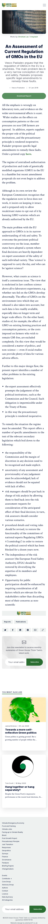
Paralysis (5, 863)
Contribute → (7, 879)
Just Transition (7, 844)
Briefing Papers (8, 866)
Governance (6, 860)
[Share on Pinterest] (28, 630)
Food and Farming (9, 826)
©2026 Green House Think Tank (15, 918)
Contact (5, 891)
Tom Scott (9, 783)
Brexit (4, 835)
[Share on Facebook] (13, 630)
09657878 (28, 920)
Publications (21, 622)
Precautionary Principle (10, 841)
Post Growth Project (9, 838)
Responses (6, 847)
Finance (5, 857)
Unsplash (34, 37)
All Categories (7, 900)
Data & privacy (7, 897)
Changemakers (8, 869)
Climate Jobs (7, 829)
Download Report (24, 96)
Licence (5, 894)
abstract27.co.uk (31, 923)
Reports (7, 622)
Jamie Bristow (11, 726)
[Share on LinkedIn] (20, 630)
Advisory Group (8, 885)
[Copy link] (43, 630)
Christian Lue (23, 37)
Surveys (5, 854)
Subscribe (34, 662)
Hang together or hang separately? (19, 788)
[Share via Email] (35, 630)
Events (4, 875)
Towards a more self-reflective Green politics (21, 731)
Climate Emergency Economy (13, 823)
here (28, 154)
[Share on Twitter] (5, 630)
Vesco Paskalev (18, 88)
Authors (5, 888)
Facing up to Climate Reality (12, 832)
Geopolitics (6, 850)
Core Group (6, 882)
